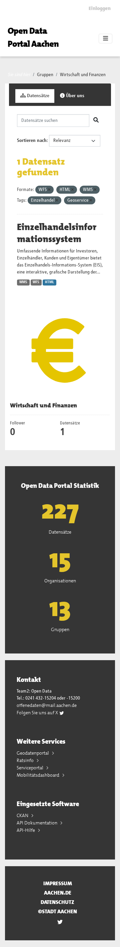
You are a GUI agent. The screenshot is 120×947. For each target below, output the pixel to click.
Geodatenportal (33, 753)
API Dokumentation (37, 823)
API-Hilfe (26, 830)
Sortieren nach (32, 140)
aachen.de (57, 892)
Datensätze (37, 95)
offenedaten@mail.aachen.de (47, 705)
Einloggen (100, 8)
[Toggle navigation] (105, 39)
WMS (23, 282)
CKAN (23, 815)
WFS (36, 282)
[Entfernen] (49, 190)
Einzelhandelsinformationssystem (56, 233)
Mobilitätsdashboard (38, 775)
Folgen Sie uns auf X (38, 713)
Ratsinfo (26, 760)
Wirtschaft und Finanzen (83, 74)
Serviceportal (30, 768)
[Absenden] (96, 120)
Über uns (74, 95)
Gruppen (45, 74)
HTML (49, 282)
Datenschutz (57, 902)
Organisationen (60, 581)
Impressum (57, 883)
